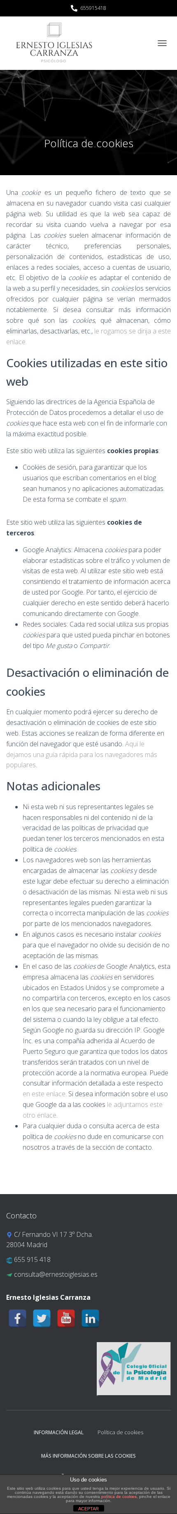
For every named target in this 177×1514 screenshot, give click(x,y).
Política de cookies (120, 1432)
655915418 (93, 8)
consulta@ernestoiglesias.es (55, 1274)
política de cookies (119, 1496)
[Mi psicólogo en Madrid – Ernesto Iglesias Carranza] (54, 43)
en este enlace (44, 1093)
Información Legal (59, 1432)
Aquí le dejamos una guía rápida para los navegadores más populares (81, 754)
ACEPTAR (88, 1508)
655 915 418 (31, 1259)
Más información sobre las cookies (88, 1455)
